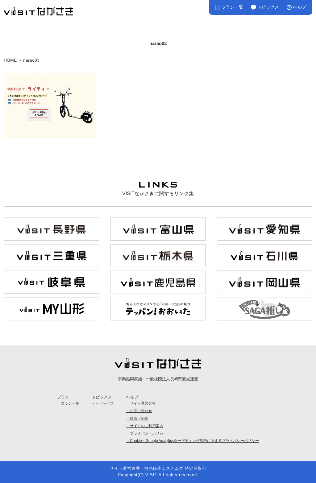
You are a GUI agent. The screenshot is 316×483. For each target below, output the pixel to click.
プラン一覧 (232, 7)
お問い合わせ (141, 411)
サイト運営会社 (143, 403)
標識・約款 (139, 418)
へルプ (299, 7)
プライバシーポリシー (148, 433)
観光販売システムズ (163, 468)
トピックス (268, 7)
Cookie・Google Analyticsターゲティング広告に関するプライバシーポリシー (194, 441)
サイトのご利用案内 (146, 426)
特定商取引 (195, 468)
